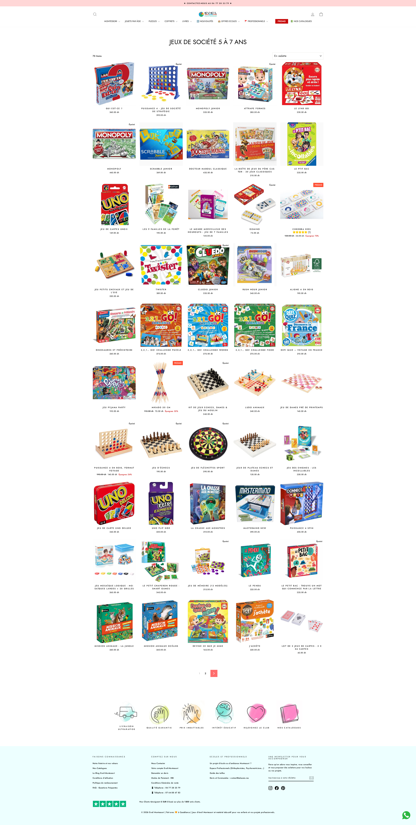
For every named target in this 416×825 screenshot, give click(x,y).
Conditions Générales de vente (165, 782)
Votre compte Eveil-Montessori (164, 768)
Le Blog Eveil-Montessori (104, 773)
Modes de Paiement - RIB (162, 778)
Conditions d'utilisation (103, 778)
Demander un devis (159, 773)
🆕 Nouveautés (205, 21)
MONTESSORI (111, 21)
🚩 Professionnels (255, 21)
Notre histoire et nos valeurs (105, 763)
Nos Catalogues (100, 768)
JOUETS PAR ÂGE (133, 21)
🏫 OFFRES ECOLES (227, 21)
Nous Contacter (158, 763)
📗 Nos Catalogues (301, 21)
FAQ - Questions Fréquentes (105, 787)
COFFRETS (170, 21)
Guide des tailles (217, 773)
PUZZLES (153, 21)
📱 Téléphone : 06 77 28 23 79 (165, 787)
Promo (282, 21)
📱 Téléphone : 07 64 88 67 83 (165, 792)
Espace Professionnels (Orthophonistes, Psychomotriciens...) (237, 768)
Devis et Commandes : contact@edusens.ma (229, 778)
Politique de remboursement (105, 782)
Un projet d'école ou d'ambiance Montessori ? (230, 763)
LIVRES (185, 21)
